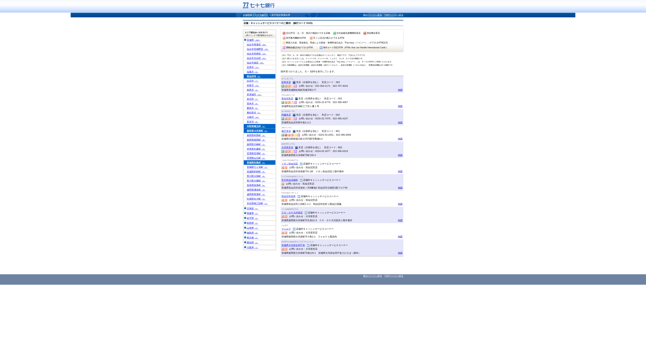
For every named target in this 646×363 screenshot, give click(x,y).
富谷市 (253, 121)
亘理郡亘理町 (256, 153)
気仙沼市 (254, 76)
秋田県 (253, 223)
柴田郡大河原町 (257, 130)
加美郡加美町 (256, 185)
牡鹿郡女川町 (256, 198)
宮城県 (254, 40)
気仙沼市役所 (288, 196)
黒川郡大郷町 (256, 180)
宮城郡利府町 (256, 171)
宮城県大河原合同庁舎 (293, 245)
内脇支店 (286, 114)
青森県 (253, 213)
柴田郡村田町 (256, 135)
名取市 (253, 85)
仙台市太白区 (257, 58)
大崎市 (253, 117)
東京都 (253, 237)
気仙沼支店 (287, 98)
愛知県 (253, 242)
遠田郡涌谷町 (256, 189)
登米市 (253, 103)
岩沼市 (253, 99)
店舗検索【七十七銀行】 (256, 15)
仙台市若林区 (257, 53)
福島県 (253, 232)
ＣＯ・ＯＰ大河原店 (292, 212)
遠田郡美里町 (256, 194)
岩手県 (253, 218)
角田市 (253, 90)
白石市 (253, 80)
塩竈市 (253, 71)
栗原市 (253, 108)
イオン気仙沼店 (289, 163)
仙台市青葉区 (257, 44)
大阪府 (253, 247)
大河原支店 (287, 147)
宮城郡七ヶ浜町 (257, 167)
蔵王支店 (286, 131)
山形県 (253, 228)
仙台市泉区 (255, 62)
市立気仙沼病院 (289, 180)
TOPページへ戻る (393, 15)
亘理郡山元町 (256, 158)
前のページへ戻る (372, 15)
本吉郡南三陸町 (257, 203)
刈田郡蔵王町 (256, 126)
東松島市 (254, 112)
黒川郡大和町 (256, 176)
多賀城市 (254, 94)
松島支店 (286, 82)
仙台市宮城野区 (258, 49)
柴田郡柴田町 (256, 139)
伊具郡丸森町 (256, 149)
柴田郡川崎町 (256, 144)
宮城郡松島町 (256, 162)
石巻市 (253, 67)
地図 (400, 90)
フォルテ (286, 229)
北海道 (253, 208)
